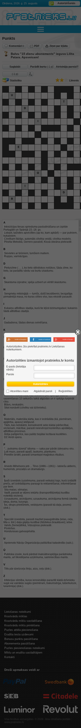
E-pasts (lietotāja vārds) (16, 368)
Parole (10, 374)
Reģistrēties (66, 391)
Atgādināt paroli (43, 391)
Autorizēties (40, 384)
